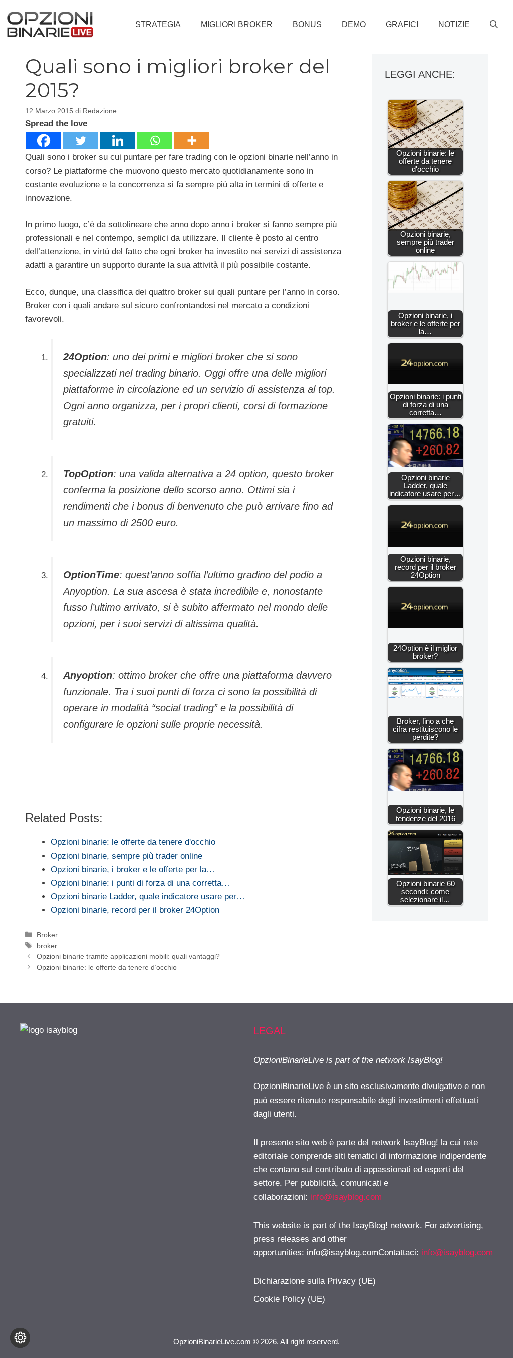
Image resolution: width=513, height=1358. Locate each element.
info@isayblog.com (346, 1197)
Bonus (307, 24)
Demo (354, 24)
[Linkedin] (117, 140)
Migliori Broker (237, 24)
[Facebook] (43, 140)
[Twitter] (80, 140)
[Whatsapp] (154, 140)
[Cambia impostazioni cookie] (20, 1338)
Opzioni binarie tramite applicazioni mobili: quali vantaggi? (128, 956)
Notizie (454, 24)
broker (47, 946)
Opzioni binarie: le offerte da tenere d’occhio (107, 967)
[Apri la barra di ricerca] (494, 24)
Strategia (158, 24)
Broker (47, 935)
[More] (191, 140)
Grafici (402, 24)
